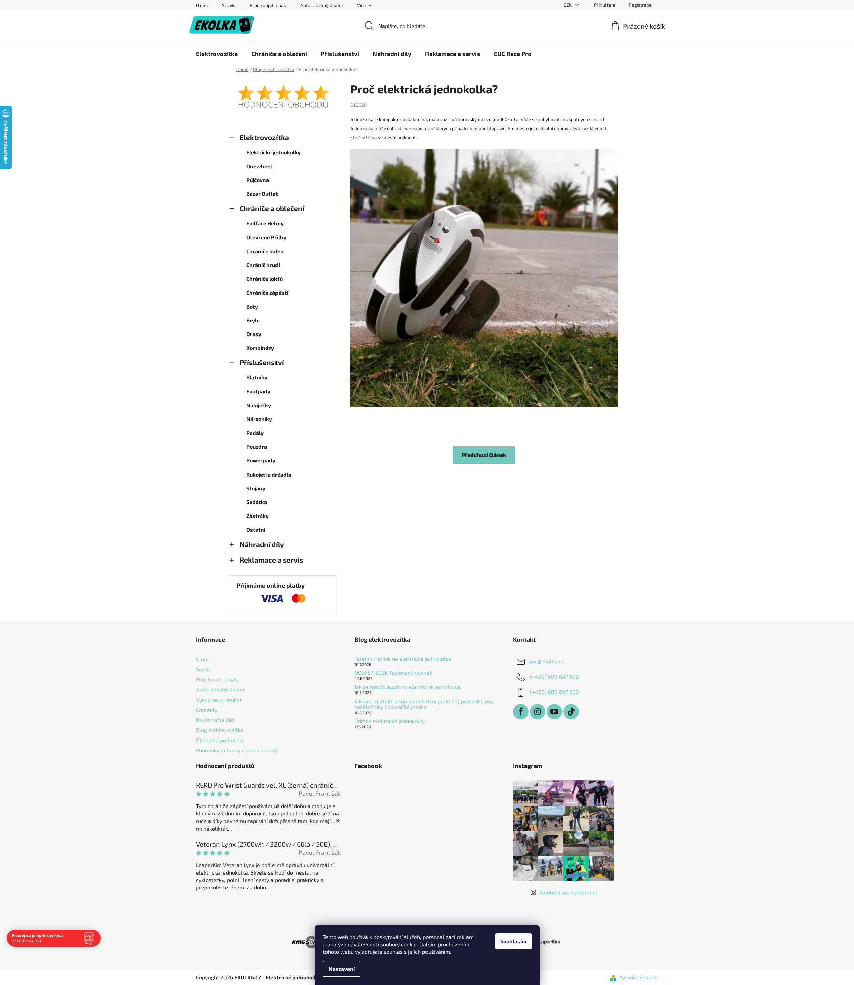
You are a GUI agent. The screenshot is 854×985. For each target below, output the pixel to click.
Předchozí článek (484, 455)
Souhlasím (513, 941)
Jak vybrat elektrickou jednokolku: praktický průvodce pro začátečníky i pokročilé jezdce (423, 704)
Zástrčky (257, 515)
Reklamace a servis (271, 559)
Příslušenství (262, 362)
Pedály (255, 433)
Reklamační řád (215, 720)
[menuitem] (216, 53)
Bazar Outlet (262, 193)
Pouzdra (256, 446)
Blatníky (256, 377)
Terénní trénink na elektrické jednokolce (402, 659)
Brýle (253, 320)
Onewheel (259, 166)
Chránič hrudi (263, 265)
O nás (202, 5)
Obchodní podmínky (220, 740)
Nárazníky (259, 419)
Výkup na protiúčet (219, 700)
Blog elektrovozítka (219, 730)
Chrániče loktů (264, 278)
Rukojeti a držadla (268, 474)
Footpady (258, 391)
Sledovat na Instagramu (568, 892)
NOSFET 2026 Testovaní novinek (393, 673)
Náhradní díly (262, 544)
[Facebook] (521, 711)
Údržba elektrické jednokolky (389, 721)
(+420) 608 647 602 (554, 676)
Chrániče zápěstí (267, 292)
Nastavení (342, 969)
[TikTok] (571, 711)
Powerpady (260, 460)
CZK (568, 5)
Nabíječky (258, 405)
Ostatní (255, 529)
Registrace (640, 5)
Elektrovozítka (264, 137)
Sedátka (256, 502)
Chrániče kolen (265, 251)
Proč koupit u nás (268, 5)
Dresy (253, 334)
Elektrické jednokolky (273, 152)
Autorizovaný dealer (322, 5)
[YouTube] (554, 711)
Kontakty (206, 710)
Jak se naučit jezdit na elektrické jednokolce (407, 687)
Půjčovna (257, 180)
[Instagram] (537, 711)
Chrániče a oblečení (272, 208)
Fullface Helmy (265, 223)
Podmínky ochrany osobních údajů (237, 750)
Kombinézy (260, 348)
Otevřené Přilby (266, 237)
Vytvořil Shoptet (638, 977)
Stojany (255, 488)
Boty (252, 306)
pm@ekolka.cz (547, 661)
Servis (228, 5)
